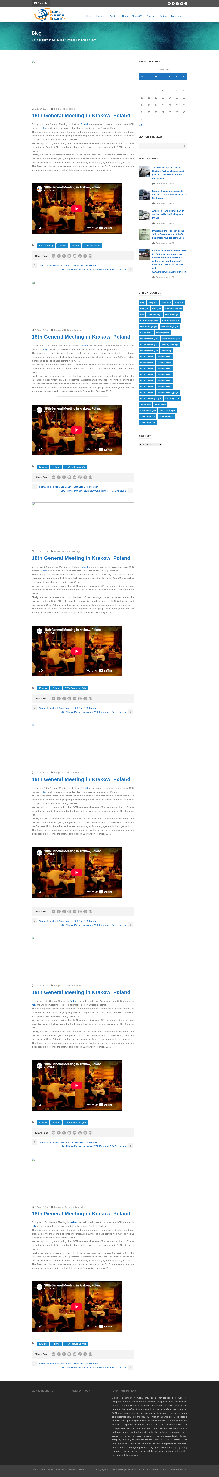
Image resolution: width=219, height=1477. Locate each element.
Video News (160, 404)
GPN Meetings (67, 108)
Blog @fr (58, 330)
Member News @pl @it (150, 398)
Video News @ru (147, 422)
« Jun (141, 125)
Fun (142, 315)
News (125, 16)
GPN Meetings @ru (75, 985)
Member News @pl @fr (168, 393)
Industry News (162, 333)
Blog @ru (59, 985)
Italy (45, 128)
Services (114, 16)
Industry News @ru (149, 351)
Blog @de (59, 551)
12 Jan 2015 (41, 108)
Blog (56, 108)
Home (89, 16)
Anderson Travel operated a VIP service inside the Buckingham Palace (168, 214)
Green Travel (146, 333)
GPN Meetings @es (75, 1207)
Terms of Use (177, 16)
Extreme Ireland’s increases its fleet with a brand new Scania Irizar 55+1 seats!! (169, 194)
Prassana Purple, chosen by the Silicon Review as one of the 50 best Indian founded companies (168, 234)
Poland (84, 124)
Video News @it (166, 416)
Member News (146, 356)
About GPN (137, 16)
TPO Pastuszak (92, 245)
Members (101, 16)
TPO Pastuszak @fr (75, 467)
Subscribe (42, 3)
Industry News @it (170, 344)
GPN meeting (46, 245)
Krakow (62, 245)
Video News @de (148, 410)
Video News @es (167, 410)
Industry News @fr (148, 344)
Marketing (166, 351)
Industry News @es (171, 339)
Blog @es (59, 1207)
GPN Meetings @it (73, 772)
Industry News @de (149, 339)
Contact (163, 16)
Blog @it (58, 772)
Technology (145, 404)
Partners (151, 16)
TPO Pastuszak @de (75, 688)
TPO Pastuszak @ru (75, 1122)
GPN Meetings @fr (73, 330)
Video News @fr (147, 416)
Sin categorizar (172, 398)
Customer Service (173, 309)
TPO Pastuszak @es (75, 1343)
